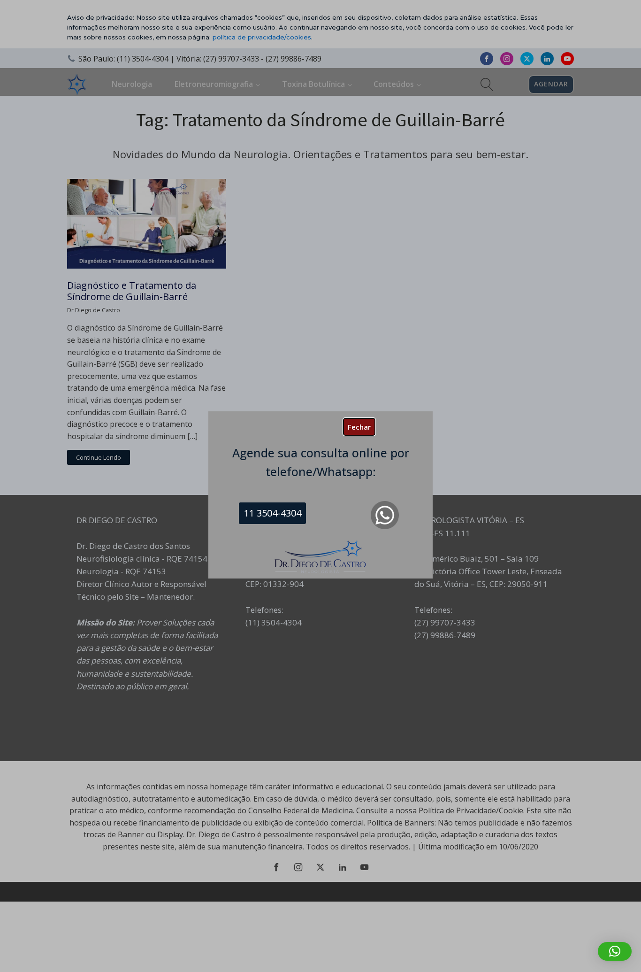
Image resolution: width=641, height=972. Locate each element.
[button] (615, 951)
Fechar (359, 427)
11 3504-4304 (272, 513)
